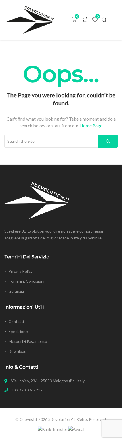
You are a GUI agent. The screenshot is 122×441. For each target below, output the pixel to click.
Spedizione (18, 331)
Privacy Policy (21, 271)
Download (17, 351)
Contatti (16, 321)
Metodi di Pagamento (28, 341)
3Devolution (59, 419)
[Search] (108, 141)
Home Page (90, 125)
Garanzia (16, 291)
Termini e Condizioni (26, 281)
